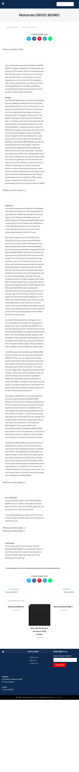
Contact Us (34, 663)
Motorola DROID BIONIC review (50, 568)
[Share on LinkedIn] (45, 39)
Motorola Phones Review (28, 27)
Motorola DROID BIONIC (32, 568)
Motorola (20, 568)
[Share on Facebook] (34, 39)
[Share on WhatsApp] (50, 39)
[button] (53, 3)
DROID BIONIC (13, 568)
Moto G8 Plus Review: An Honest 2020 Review (39, 631)
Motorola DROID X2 (16, 607)
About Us (33, 660)
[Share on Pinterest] (39, 39)
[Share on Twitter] (29, 39)
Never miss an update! (62, 656)
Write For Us (34, 657)
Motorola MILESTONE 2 (63, 607)
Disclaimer (59, 697)
